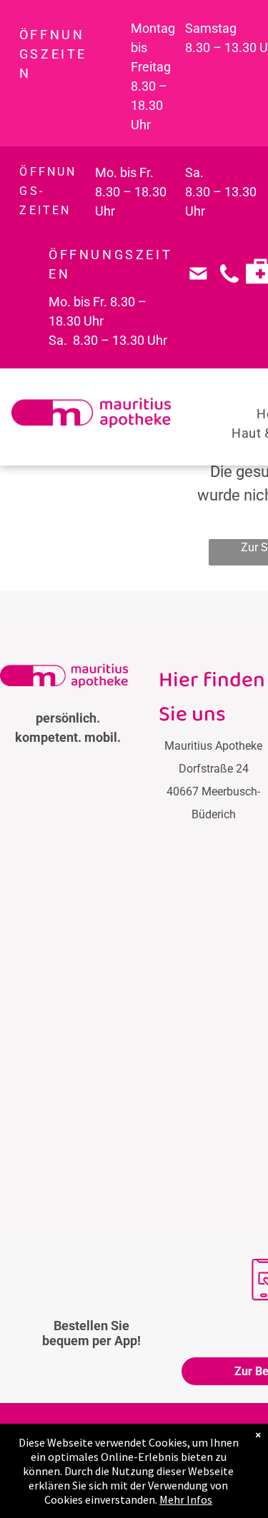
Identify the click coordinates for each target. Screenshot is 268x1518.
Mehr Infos (185, 1499)
